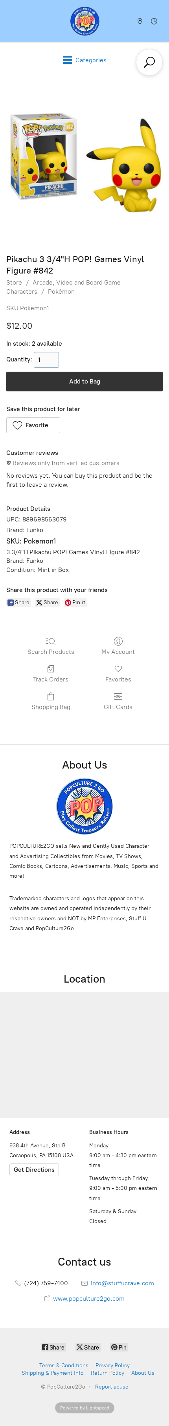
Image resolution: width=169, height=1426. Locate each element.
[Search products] (149, 62)
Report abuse (112, 1386)
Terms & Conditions (63, 1365)
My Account (118, 651)
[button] (33, 425)
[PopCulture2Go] (85, 21)
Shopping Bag (50, 707)
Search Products (51, 651)
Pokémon (61, 291)
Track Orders (50, 679)
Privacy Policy (113, 1365)
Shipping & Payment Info (53, 1373)
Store (14, 282)
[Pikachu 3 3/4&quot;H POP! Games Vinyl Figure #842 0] (84, 163)
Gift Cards (118, 707)
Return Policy (107, 1373)
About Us (142, 1373)
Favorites (118, 679)
